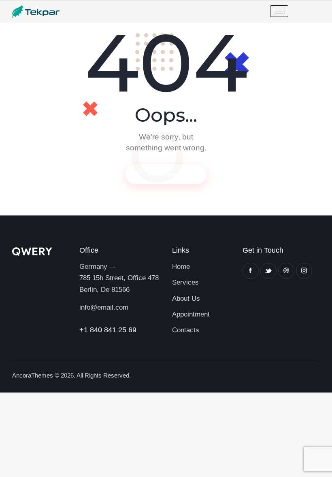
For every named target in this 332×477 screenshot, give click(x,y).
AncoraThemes (32, 375)
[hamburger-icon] (279, 11)
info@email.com (103, 307)
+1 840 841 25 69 (107, 330)
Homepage (166, 174)
